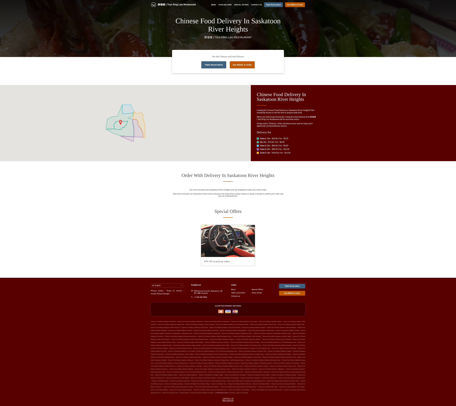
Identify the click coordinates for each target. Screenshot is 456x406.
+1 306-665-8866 (200, 297)
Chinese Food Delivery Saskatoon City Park (180, 330)
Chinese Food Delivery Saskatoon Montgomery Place (237, 333)
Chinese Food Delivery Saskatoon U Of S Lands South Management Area (216, 351)
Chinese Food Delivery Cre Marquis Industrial (283, 375)
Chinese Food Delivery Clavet (170, 392)
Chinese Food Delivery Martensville (268, 386)
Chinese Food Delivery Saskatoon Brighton (181, 369)
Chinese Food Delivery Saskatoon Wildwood (201, 363)
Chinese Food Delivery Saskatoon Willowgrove (272, 369)
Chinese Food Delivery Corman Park (180, 381)
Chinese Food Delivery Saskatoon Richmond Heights (244, 342)
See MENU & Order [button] (295, 5)
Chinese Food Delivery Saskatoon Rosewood (244, 369)
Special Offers (241, 5)
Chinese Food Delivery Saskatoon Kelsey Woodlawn (281, 327)
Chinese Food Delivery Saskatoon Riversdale (163, 321)
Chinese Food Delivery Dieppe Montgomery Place (291, 378)
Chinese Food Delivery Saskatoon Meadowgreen (233, 330)
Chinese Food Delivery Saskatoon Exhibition (217, 342)
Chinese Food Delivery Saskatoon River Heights (190, 342)
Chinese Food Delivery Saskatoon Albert (166, 375)
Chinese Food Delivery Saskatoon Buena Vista (263, 324)
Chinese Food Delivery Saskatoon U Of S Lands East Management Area (187, 372)
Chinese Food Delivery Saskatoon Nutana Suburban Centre (279, 357)
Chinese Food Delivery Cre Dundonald (235, 375)
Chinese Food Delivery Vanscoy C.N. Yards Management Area (208, 381)
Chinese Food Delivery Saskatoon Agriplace (248, 339)
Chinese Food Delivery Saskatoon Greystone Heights (218, 357)
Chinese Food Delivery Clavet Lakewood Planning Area (267, 389)
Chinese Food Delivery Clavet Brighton (239, 389)
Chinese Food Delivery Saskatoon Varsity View (207, 333)
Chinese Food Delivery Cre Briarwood (250, 378)
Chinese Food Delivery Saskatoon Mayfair (253, 327)
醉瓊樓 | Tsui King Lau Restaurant (176, 4)
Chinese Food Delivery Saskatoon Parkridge (284, 348)
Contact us (256, 5)
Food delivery (225, 5)
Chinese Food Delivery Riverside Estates (180, 389)
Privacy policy (157, 291)
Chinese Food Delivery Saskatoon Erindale (256, 366)
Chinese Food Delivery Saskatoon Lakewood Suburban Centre (212, 369)
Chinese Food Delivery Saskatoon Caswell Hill (190, 321)
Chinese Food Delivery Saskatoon (188, 375)
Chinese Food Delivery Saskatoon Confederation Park (246, 345)
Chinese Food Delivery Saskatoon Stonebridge (278, 354)
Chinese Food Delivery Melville (159, 389)
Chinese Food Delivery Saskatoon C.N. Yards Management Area (278, 342)
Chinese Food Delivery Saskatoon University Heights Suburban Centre (223, 366)
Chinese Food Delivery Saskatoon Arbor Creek (283, 366)
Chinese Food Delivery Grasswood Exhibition (283, 384)
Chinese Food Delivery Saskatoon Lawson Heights (180, 354)
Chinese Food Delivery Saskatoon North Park (205, 330)
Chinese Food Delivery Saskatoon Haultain (287, 330)
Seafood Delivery (184, 392)
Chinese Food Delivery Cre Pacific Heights (177, 378)
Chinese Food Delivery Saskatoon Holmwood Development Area (225, 372)
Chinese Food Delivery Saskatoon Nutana (270, 321)
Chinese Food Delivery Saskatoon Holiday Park (291, 324)
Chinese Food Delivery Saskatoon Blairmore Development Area (262, 360)
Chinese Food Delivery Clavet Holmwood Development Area (210, 389)
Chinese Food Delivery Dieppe (160, 381)
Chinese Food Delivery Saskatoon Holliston (279, 351)
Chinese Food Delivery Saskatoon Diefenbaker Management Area (211, 348)
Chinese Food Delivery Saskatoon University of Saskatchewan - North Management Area (219, 360)
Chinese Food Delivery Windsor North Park (239, 384)
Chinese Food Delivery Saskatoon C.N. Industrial (181, 351)
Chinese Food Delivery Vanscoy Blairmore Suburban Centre (282, 381)
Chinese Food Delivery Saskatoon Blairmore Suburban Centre (247, 354)
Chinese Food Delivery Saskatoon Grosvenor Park (252, 351)
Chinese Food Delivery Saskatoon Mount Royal (194, 327)
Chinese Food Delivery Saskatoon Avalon (180, 348)
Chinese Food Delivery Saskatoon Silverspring (257, 372)
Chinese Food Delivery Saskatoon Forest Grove (286, 363)
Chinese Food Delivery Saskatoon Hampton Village (276, 336)
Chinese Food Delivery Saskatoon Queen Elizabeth (276, 339)
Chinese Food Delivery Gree (218, 384)
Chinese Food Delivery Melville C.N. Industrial (291, 386)
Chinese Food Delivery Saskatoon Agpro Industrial (187, 345)
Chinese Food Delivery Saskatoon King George (244, 321)
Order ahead (257, 293)
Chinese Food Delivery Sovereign (174, 384)
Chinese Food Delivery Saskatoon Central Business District (232, 324)
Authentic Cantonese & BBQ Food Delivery (202, 392)
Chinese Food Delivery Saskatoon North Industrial (247, 336)
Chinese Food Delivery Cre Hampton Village (211, 375)
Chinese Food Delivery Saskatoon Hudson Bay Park (165, 327)
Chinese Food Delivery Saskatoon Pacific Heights (216, 345)
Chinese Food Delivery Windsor (261, 384)
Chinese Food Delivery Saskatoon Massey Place (261, 330)
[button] (228, 245)
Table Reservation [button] (273, 5)
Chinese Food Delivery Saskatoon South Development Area (211, 354)
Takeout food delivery (242, 392)
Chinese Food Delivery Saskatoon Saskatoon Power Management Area (250, 348)
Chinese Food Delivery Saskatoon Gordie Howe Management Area (189, 339)
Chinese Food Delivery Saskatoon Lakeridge (189, 366)
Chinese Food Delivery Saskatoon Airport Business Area (180, 336)
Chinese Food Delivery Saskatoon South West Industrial (224, 327)
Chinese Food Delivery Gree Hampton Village (197, 384)
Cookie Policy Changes (160, 294)
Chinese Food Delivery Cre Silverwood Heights (203, 378)
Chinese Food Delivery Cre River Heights (258, 375)
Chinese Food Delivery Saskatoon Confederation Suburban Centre (272, 333)
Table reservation (238, 293)
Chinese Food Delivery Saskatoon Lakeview (227, 363)
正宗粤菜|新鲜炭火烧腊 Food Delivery (225, 392)
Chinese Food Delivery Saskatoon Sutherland (180, 360)
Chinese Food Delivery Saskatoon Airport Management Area (214, 336)
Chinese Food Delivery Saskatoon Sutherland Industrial (256, 363)
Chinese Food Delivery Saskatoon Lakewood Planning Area (171, 363)
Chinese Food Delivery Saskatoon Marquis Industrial (276, 345)
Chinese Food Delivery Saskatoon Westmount (216, 321)
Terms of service (174, 291)
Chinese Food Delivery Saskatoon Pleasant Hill (170, 324)
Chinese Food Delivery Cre (269, 378)
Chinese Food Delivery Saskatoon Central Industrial (199, 324)
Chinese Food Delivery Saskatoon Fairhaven (222, 339)
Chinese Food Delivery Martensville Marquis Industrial (178, 386)
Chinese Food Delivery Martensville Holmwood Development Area (238, 386)
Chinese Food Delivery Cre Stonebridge (228, 378)
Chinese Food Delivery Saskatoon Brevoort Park (247, 357)
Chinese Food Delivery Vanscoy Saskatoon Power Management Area (246, 381)
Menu (213, 5)
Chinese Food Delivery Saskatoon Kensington (188, 357)
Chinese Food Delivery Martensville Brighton (206, 386)
